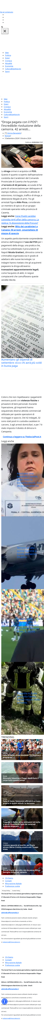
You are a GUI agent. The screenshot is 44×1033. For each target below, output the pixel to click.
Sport (7, 71)
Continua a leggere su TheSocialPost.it (22, 436)
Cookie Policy (16, 890)
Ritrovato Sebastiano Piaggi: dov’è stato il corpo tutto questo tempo (21, 779)
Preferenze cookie (12, 886)
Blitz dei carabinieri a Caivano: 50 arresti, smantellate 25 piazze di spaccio (19, 230)
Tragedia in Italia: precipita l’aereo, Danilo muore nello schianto (28, 697)
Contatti (8, 881)
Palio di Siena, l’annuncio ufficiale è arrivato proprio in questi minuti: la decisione (21, 802)
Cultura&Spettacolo (13, 69)
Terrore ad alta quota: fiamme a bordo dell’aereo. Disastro (27, 552)
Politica (8, 55)
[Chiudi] (4, 31)
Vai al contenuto (6, 12)
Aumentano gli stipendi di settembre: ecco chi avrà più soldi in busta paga (21, 363)
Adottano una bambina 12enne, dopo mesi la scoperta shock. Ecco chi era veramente (29, 480)
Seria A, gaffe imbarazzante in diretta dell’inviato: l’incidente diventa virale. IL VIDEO (28, 625)
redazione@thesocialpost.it (11, 942)
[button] (4, 1001)
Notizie (7, 136)
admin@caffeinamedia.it (10, 913)
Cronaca (8, 61)
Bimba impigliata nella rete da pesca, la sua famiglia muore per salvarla (21, 871)
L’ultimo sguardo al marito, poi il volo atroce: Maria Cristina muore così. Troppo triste (20, 847)
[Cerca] (2, 27)
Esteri (7, 58)
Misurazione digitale (13, 883)
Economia (9, 66)
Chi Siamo (9, 878)
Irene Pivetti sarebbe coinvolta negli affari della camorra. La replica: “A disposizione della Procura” (20, 219)
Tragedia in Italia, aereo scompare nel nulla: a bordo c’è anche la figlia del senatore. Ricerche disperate (22, 824)
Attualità (8, 63)
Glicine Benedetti (14, 133)
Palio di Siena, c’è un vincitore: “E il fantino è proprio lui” (22, 756)
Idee (7, 52)
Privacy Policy (6, 890)
